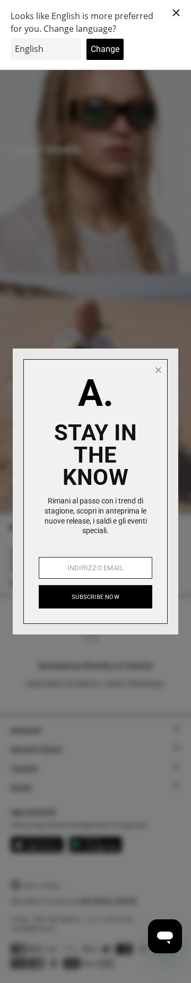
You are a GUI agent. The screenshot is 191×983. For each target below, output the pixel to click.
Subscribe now (95, 597)
